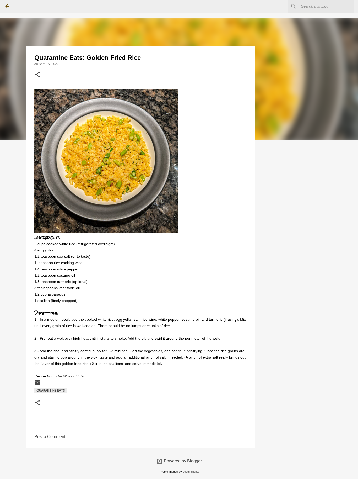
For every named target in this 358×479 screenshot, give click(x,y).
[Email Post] (37, 384)
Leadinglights (191, 471)
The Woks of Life (70, 376)
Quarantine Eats (50, 390)
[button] (37, 75)
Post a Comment (49, 436)
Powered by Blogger (182, 461)
